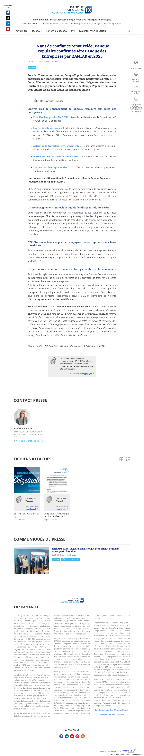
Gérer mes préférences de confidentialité (127, 754)
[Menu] (111, 31)
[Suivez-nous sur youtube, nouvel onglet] (72, 736)
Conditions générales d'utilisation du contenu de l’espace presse (136, 109)
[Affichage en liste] (128, 459)
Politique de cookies (136, 92)
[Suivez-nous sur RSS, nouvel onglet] (83, 736)
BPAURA (32, 67)
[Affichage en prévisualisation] (121, 459)
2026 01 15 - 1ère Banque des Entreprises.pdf (56, 515)
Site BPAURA (136, 69)
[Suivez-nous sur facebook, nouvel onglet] (61, 736)
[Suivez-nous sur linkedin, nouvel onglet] (67, 736)
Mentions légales (136, 80)
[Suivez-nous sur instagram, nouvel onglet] (77, 736)
